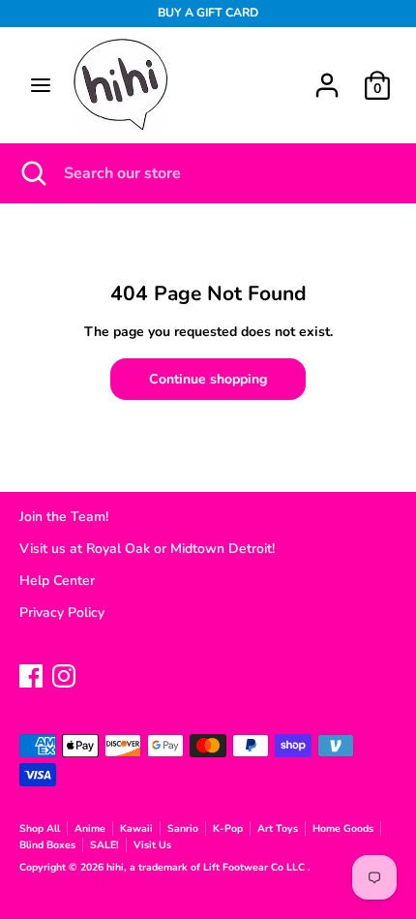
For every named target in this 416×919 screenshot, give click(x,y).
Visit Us (152, 845)
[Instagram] (63, 673)
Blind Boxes (47, 845)
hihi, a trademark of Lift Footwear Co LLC (207, 867)
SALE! (104, 845)
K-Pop (228, 828)
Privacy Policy (61, 612)
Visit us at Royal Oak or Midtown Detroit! (147, 548)
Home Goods (342, 828)
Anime (89, 828)
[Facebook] (31, 673)
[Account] (327, 76)
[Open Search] (32, 173)
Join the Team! (63, 516)
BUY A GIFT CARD (208, 12)
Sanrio (182, 828)
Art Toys (277, 828)
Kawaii (136, 828)
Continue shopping (208, 379)
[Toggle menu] (40, 85)
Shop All (39, 828)
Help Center (57, 580)
